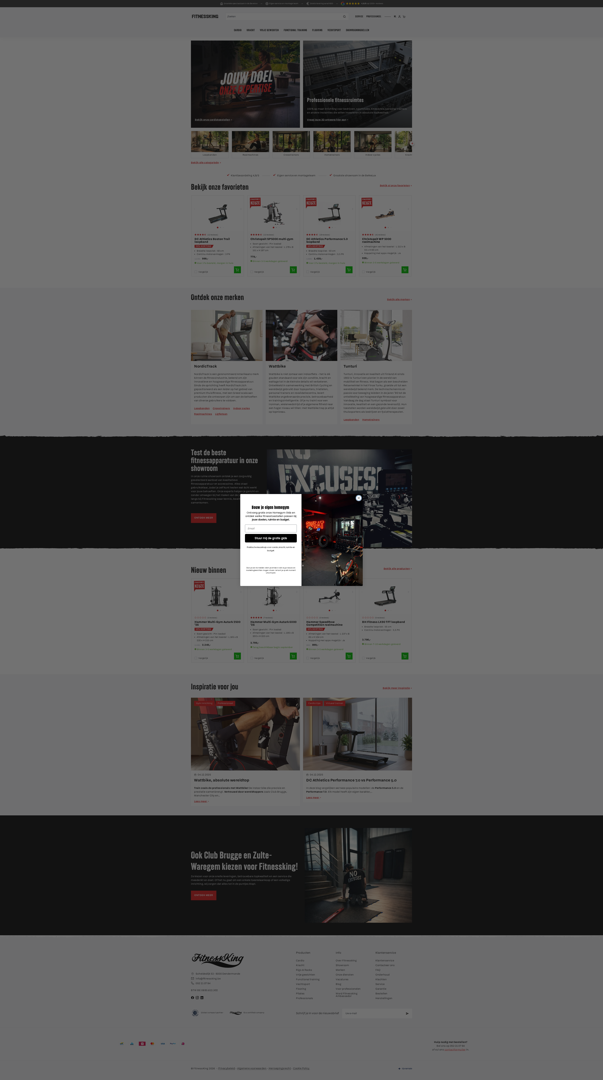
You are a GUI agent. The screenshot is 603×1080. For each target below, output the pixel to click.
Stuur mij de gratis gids (271, 538)
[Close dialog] (358, 498)
